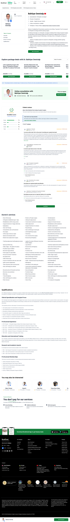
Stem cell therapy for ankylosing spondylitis (57, 276)
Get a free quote (35, 51)
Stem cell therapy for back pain (32, 229)
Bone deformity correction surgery (55, 233)
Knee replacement (52, 270)
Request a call (60, 2)
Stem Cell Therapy (7, 227)
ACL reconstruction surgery (31, 235)
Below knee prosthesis (30, 274)
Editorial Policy (64, 452)
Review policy (64, 445)
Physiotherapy (28, 227)
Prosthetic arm (51, 272)
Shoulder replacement (53, 225)
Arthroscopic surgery (52, 274)
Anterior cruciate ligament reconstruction (57, 227)
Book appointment (61, 94)
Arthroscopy (50, 278)
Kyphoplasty (5, 225)
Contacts (29, 452)
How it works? (34, 3)
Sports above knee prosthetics (54, 246)
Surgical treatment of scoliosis (32, 225)
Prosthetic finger (29, 272)
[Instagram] (5, 451)
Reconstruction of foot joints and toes (11, 270)
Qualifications (6, 41)
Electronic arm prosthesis (8, 272)
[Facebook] (3, 451)
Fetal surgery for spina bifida (9, 252)
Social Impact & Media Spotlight (34, 449)
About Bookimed (31, 442)
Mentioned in (5, 443)
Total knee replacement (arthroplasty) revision (58, 244)
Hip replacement (6, 256)
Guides (18, 447)
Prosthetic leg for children (8, 248)
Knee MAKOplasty (52, 260)
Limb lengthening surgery (31, 231)
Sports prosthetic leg (7, 244)
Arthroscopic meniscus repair (9, 233)
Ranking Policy (64, 449)
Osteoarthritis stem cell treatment (10, 229)
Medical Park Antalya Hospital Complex (51, 25)
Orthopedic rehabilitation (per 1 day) (11, 219)
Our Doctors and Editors (32, 445)
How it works (30, 443)
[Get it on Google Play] (63, 432)
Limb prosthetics (51, 219)
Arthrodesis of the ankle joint (31, 264)
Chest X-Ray (28, 279)
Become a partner (48, 442)
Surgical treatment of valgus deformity (11, 223)
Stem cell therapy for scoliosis (9, 278)
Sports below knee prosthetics (54, 241)
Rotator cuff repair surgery (31, 217)
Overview (5, 35)
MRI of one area (28, 278)
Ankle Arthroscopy (7, 258)
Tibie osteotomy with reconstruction (11, 264)
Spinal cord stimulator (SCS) (9, 235)
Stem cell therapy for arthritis (9, 266)
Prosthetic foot (28, 250)
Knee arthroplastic (29, 270)
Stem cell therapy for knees (31, 256)
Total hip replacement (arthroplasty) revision (13, 241)
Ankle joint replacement (30, 219)
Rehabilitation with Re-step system (11, 221)
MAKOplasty (28, 262)
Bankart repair (51, 262)
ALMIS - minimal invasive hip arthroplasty (34, 260)
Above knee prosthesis (53, 256)
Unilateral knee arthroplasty (54, 229)
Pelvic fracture (6, 279)
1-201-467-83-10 (48, 3)
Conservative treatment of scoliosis (33, 221)
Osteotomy (27, 233)
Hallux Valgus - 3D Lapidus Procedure (11, 246)
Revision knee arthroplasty (31, 246)
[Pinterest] (12, 451)
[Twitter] (9, 451)
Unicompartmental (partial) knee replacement (58, 252)
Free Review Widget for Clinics (51, 443)
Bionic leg (5, 274)
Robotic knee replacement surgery (10, 237)
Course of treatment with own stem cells (12, 260)
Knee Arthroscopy (7, 217)
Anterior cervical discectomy (54, 231)
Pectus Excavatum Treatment (9, 254)
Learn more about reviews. (30, 120)
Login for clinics (48, 445)
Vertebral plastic (51, 217)
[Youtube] (7, 451)
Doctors (18, 443)
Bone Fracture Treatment (31, 258)
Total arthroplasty (7, 276)
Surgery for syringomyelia (53, 258)
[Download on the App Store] (55, 432)
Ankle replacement (29, 223)
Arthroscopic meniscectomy (54, 264)
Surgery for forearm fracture (54, 221)
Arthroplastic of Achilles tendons (55, 266)
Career (29, 450)
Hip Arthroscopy (51, 250)
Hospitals (19, 442)
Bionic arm (27, 248)
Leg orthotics (28, 244)
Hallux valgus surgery (52, 254)
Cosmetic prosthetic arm (53, 248)
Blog (18, 445)
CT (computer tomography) (54, 279)
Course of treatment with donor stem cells (34, 252)
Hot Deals (6, 37)
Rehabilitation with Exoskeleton (55, 223)
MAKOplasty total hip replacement (33, 254)
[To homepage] (4, 2)
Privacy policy (64, 443)
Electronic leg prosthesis (8, 250)
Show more (26, 140)
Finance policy (64, 447)
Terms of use (64, 442)
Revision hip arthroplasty (30, 237)
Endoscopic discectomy (53, 235)
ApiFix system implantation (9, 262)
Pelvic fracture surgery (30, 276)
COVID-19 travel (65, 450)
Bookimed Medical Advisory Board (34, 447)
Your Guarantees (20, 449)
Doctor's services (7, 39)
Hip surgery (5, 231)
